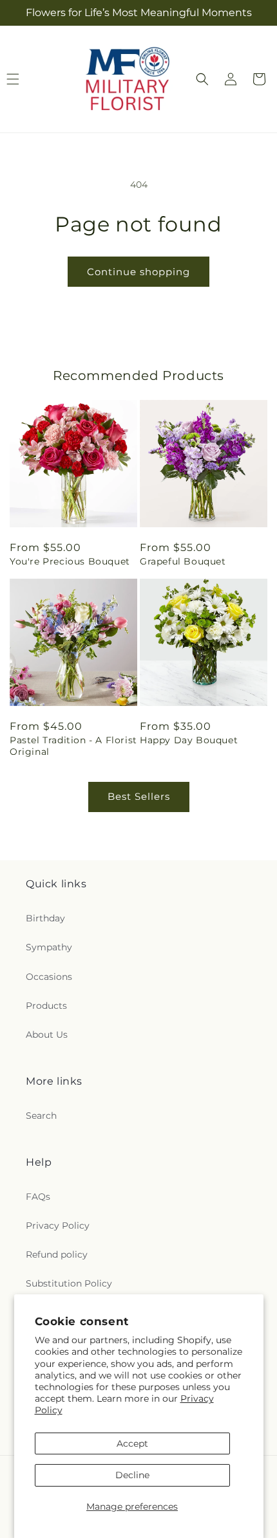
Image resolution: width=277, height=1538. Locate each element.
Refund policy (57, 1254)
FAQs (38, 1196)
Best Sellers (139, 796)
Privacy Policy (58, 1225)
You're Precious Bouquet (70, 561)
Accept (132, 1443)
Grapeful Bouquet (183, 561)
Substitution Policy (69, 1283)
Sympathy (49, 947)
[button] (202, 79)
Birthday (45, 918)
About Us (47, 1034)
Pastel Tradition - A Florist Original (73, 745)
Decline (132, 1475)
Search (41, 1115)
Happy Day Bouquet (189, 740)
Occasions (49, 976)
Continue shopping (138, 272)
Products (46, 1005)
